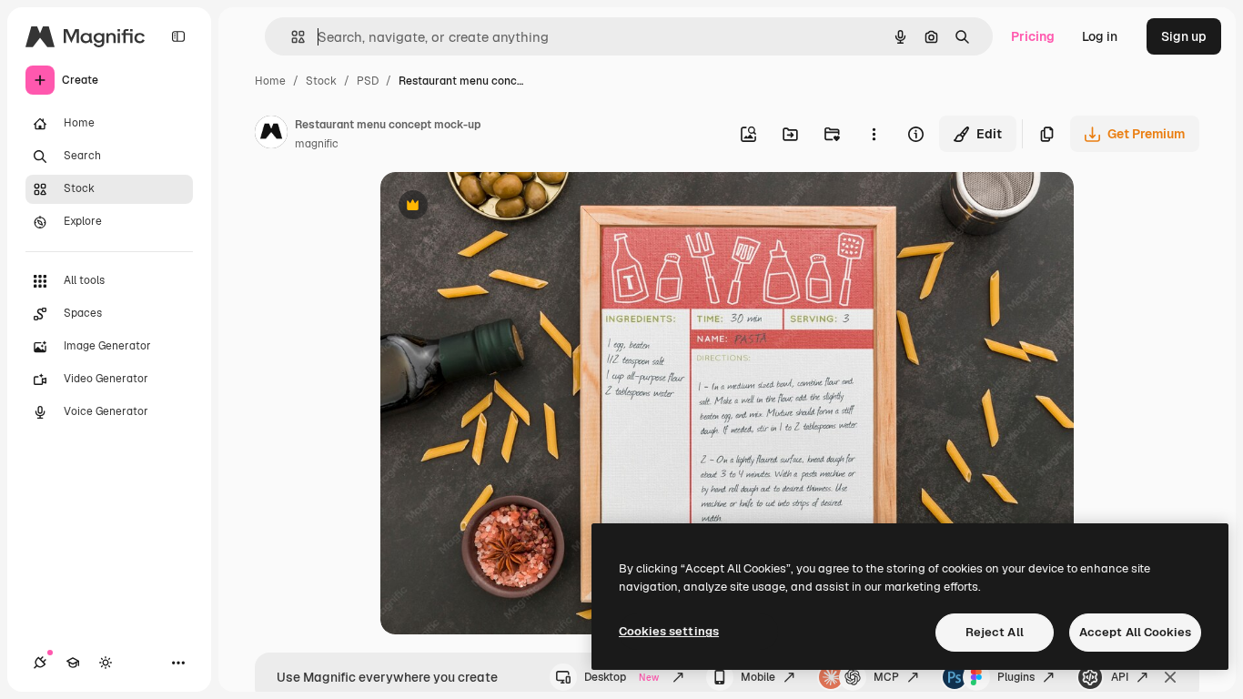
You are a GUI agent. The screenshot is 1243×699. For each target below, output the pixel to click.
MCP (886, 677)
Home (270, 81)
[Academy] (72, 662)
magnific (317, 144)
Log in (1099, 36)
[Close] (1170, 677)
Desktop (621, 677)
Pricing (1033, 36)
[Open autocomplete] (291, 37)
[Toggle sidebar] (178, 36)
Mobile (758, 677)
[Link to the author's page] (271, 135)
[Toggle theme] (105, 662)
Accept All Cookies (1135, 632)
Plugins (1016, 677)
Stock (321, 81)
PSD (368, 81)
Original (496, 207)
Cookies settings (669, 631)
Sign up (1184, 36)
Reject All (994, 632)
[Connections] (40, 662)
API (1119, 677)
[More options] (873, 134)
